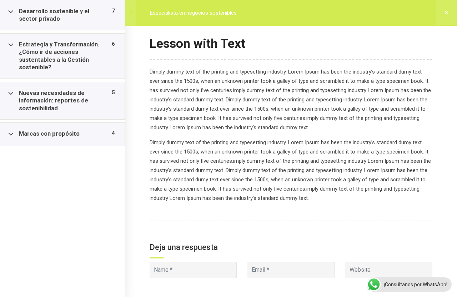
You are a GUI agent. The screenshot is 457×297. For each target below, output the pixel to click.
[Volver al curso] (446, 12)
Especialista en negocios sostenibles (193, 13)
